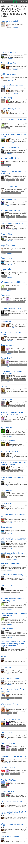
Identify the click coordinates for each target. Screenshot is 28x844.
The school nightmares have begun (11, 333)
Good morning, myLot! (9, 743)
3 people (10, 522)
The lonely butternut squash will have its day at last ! (13, 599)
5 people (15, 327)
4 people (10, 436)
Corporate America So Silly (11, 308)
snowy (3, 149)
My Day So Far (6, 427)
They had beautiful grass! (10, 563)
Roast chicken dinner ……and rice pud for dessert (14, 614)
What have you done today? (11, 801)
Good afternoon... (7, 295)
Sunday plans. (6, 667)
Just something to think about (12, 223)
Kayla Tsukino (5, 175)
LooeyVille (4, 160)
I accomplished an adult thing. (12, 574)
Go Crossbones (5, 271)
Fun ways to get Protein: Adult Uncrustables (12, 690)
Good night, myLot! (8, 345)
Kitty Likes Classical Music (11, 451)
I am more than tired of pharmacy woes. (13, 515)
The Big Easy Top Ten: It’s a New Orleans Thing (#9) (13, 463)
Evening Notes (6, 399)
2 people (10, 548)
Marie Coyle (4, 518)
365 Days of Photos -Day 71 (11, 719)
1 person (9, 727)
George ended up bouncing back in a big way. (13, 172)
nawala (8, 388)
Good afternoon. (7, 628)
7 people (10, 218)
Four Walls (9, 466)
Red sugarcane (6, 490)
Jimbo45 (8, 65)
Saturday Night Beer (8, 63)
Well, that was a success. (10, 210)
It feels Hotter (6, 269)
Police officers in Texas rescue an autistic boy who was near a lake (13, 538)
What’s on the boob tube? (10, 678)
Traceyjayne (4, 123)
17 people (16, 27)
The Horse (9, 453)
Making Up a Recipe (8, 74)
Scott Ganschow (10, 375)
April (2, 505)
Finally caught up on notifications (13, 756)
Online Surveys (7, 585)
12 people (11, 80)
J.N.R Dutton (9, 401)
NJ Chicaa (4, 336)
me (2, 587)
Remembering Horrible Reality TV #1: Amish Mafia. (13, 812)
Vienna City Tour (7, 791)
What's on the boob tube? (10, 836)
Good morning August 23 (10, 147)
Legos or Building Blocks (10, 108)
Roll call (4, 656)
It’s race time (6, 503)
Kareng (8, 429)
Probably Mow (6, 234)
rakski (2, 188)
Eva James (4, 54)
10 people (16, 104)
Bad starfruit (5, 386)
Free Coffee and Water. (10, 186)
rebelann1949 (9, 225)
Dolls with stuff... (7, 358)
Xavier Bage (4, 647)
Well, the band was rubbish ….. (13, 282)
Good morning (6, 258)
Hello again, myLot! (8, 767)
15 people (11, 58)
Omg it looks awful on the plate (12, 553)
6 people (15, 229)
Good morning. (6, 732)
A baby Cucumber (8, 440)
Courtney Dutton (10, 721)
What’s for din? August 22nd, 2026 (12, 705)
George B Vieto (10, 542)
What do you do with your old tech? (12, 825)
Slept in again (6, 321)
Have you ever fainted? (10, 21)
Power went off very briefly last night (12, 478)
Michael (3, 201)
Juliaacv (8, 99)
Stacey (8, 297)
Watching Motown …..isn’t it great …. (13, 120)
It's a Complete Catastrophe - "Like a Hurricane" (12, 372)
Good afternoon (7, 527)
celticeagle (4, 416)
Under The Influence (8, 245)
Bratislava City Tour (8, 780)
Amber (3, 76)
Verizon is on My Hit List (10, 158)
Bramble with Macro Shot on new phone (13, 135)
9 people (15, 115)
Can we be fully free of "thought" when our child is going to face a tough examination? (13, 643)
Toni (7, 23)
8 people (10, 153)
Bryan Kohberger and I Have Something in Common (12, 413)
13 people (16, 69)
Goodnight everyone (8, 199)
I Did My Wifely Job (8, 52)
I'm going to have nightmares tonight (12, 85)
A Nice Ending (6, 97)
